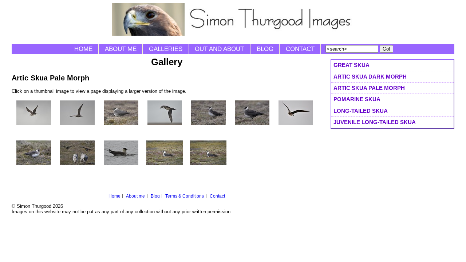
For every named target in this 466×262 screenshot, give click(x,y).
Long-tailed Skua (360, 111)
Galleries (165, 48)
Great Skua (351, 65)
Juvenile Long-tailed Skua (374, 122)
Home (83, 48)
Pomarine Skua (356, 99)
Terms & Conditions (184, 196)
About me (121, 48)
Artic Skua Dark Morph (370, 77)
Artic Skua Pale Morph (369, 88)
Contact (300, 48)
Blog (265, 48)
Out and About (219, 48)
